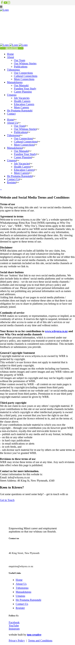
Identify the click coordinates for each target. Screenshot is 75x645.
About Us (21, 583)
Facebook (14, 622)
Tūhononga (22, 587)
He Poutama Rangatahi (28, 599)
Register (20, 607)
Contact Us (22, 603)
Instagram (14, 628)
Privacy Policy (17, 640)
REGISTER (12, 48)
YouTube (14, 625)
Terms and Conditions (40, 640)
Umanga (20, 595)
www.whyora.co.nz (56, 331)
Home (19, 579)
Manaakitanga (23, 591)
